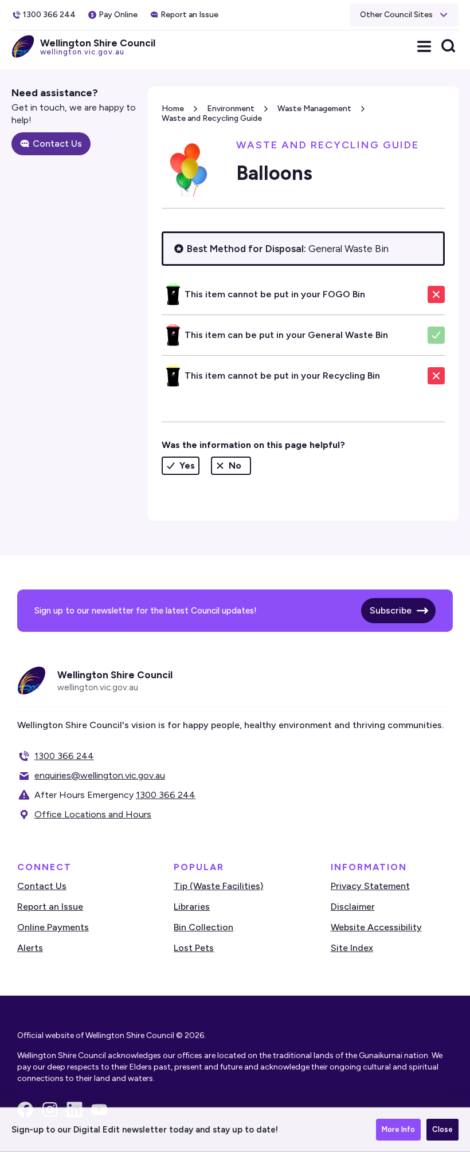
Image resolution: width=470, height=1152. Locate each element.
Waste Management (314, 108)
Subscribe (391, 610)
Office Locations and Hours (92, 814)
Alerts (30, 947)
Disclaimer (353, 906)
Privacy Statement (370, 885)
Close (442, 1129)
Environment (230, 108)
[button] (404, 14)
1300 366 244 (64, 755)
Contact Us (57, 143)
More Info (398, 1129)
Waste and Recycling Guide (212, 118)
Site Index (352, 947)
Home (173, 108)
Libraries (192, 906)
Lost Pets (194, 947)
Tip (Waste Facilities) (218, 885)
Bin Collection (203, 927)
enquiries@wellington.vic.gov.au (99, 775)
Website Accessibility (376, 927)
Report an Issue (50, 906)
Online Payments (53, 927)
